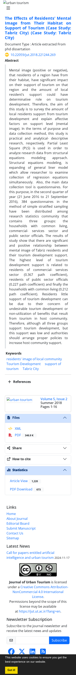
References (21, 381)
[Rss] (43, 652)
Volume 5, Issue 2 (54, 399)
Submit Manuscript (21, 528)
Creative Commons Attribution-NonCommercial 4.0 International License (40, 592)
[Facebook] (11, 652)
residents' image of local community (34, 359)
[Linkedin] (32, 652)
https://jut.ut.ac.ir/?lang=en (39, 611)
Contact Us (14, 533)
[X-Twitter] (22, 652)
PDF (23, 435)
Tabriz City (31, 369)
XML (17, 428)
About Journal (17, 518)
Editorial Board (17, 523)
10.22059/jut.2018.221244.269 (33, 55)
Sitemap (12, 538)
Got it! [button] (11, 670)
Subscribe (59, 640)
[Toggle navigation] (36, 8)
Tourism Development (23, 364)
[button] (47, 662)
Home (11, 514)
